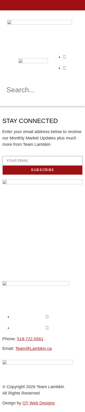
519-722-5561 (30, 338)
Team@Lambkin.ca (33, 348)
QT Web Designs (38, 403)
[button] (42, 5)
